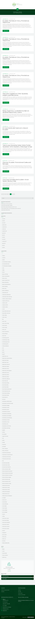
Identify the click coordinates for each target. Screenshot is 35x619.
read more (6, 30)
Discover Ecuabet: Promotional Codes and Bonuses (17, 163)
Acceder (3, 551)
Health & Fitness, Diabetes (5, 366)
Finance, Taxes (4, 335)
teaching (3, 516)
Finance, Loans (4, 329)
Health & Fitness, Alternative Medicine (7, 358)
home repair (3, 399)
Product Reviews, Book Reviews (6, 452)
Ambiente (3, 255)
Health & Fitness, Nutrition (5, 376)
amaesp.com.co (5, 610)
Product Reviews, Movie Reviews (6, 456)
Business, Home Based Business (6, 284)
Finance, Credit (4, 321)
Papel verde (4, 578)
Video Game (3, 540)
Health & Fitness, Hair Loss (5, 372)
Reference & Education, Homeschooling (7, 473)
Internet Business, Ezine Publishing (6, 415)
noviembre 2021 (4, 241)
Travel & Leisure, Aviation (5, 518)
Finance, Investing (4, 327)
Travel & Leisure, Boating (5, 520)
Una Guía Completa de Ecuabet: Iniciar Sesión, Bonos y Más (16, 180)
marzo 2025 (3, 222)
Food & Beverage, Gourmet (5, 341)
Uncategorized (4, 532)
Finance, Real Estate (4, 333)
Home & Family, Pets (5, 397)
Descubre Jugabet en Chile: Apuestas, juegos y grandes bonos (15, 94)
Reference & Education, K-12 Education (7, 475)
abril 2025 (3, 220)
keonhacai (3, 432)
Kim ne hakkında (4, 434)
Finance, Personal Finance (5, 331)
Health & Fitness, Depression (6, 364)
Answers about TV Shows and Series (6, 203)
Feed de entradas (4, 553)
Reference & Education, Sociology (6, 483)
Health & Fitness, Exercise (5, 368)
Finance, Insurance (4, 325)
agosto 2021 (3, 243)
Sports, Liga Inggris (4, 512)
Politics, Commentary (5, 448)
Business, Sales (4, 288)
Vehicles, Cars (4, 538)
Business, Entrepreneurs (5, 282)
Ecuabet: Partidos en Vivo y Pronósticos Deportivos (16, 21)
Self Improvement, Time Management (7, 495)
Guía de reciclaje (5, 576)
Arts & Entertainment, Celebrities (6, 261)
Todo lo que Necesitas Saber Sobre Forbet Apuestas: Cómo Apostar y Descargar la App (17, 146)
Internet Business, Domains (5, 407)
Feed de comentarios (5, 555)
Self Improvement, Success (5, 493)
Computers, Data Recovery (5, 300)
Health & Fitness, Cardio (5, 362)
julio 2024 (3, 235)
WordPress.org (4, 557)
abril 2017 (3, 247)
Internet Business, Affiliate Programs (7, 401)
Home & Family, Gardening (5, 382)
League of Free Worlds (5, 436)
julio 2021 (3, 245)
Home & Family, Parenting (5, 395)
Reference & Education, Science (6, 481)
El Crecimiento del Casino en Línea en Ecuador (15, 128)
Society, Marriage (4, 501)
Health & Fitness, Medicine (5, 374)
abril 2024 (3, 237)
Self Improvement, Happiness (6, 491)
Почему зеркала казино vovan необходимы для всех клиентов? (11, 208)
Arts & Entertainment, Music (5, 263)
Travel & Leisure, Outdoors (5, 524)
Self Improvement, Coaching (6, 487)
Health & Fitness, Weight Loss (6, 378)
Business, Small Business (5, 290)
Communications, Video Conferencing (7, 296)
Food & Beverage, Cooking (5, 339)
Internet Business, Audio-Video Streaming (7, 403)
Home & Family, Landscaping (6, 393)
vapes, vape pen (4, 534)
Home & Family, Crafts (5, 380)
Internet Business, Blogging (5, 405)
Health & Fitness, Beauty (5, 360)
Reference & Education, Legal (6, 479)
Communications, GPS (5, 292)
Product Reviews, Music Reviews (6, 458)
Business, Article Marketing (5, 276)
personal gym (4, 446)
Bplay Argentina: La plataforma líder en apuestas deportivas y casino (16, 111)
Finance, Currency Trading (5, 323)
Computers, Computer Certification (6, 298)
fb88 (2, 319)
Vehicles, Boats (4, 536)
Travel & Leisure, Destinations (6, 522)
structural (3, 514)
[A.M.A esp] (17, 4)
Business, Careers (4, 278)
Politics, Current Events (5, 450)
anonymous (3, 257)
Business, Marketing (4, 286)
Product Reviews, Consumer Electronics (7, 454)
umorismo (3, 530)
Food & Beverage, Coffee (5, 337)
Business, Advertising (5, 274)
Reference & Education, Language (6, 477)
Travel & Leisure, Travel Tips (5, 526)
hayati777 (3, 354)
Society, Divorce (4, 499)
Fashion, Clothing (4, 315)
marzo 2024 (3, 239)
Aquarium (3, 259)
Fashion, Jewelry (4, 317)
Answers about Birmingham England (6, 205)
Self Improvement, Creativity (6, 489)
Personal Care (4, 444)
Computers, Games (12, 37)
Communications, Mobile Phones (6, 294)
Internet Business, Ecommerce (6, 411)
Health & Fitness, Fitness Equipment (6, 370)
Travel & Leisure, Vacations (5, 528)
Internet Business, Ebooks (5, 409)
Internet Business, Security (5, 421)
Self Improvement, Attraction (6, 485)
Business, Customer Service (6, 280)
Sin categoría (4, 497)
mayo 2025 (3, 218)
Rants (3, 460)
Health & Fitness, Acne (5, 356)
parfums (3, 440)
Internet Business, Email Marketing (6, 413)
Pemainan (3, 442)
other (3, 438)
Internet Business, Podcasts (6, 419)
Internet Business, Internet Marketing (7, 417)
